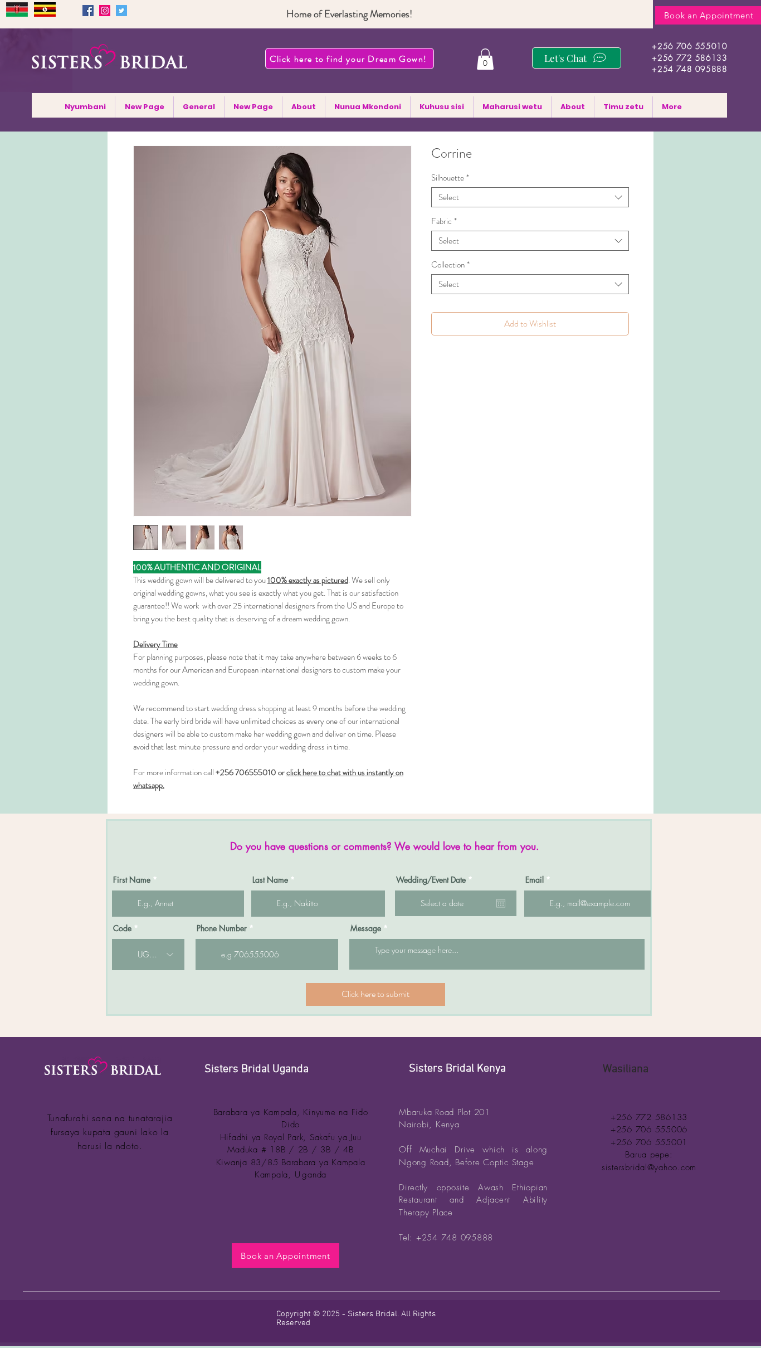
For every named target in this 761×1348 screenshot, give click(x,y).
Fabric (444, 221)
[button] (485, 59)
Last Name (270, 880)
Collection (450, 265)
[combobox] (530, 197)
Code (122, 928)
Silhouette (450, 178)
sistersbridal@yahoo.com (649, 1167)
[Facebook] (88, 10)
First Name (131, 880)
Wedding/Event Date (436, 880)
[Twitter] (121, 10)
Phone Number (222, 928)
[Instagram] (104, 10)
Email (534, 880)
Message (365, 928)
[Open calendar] (500, 903)
